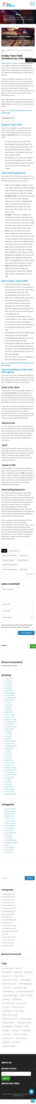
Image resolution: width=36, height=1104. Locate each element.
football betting (7, 991)
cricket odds (6, 988)
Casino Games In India (10, 980)
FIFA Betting (9, 830)
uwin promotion (7, 1038)
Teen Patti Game (8, 560)
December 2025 (10, 698)
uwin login (24, 1034)
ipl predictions (21, 1003)
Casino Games (20, 17)
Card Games (9, 818)
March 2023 (9, 760)
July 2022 (8, 780)
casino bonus (7, 976)
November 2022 (10, 770)
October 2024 (9, 724)
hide (12, 118)
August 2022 (9, 777)
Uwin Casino (6, 1034)
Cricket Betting (10, 826)
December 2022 (10, 768)
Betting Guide (9, 811)
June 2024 (8, 734)
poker (7, 845)
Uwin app (5, 1030)
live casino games (18, 1007)
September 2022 (11, 775)
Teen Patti (23, 555)
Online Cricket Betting (9, 1019)
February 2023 (10, 763)
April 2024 (8, 739)
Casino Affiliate (10, 821)
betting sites (18, 972)
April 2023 (8, 758)
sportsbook (18, 1026)
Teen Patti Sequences (10, 565)
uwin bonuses (26, 1030)
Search (4, 645)
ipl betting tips (16, 999)
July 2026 (8, 681)
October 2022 (9, 772)
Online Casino (19, 1011)
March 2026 (9, 691)
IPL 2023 (22, 995)
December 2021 (10, 794)
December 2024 (10, 719)
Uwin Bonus (9, 852)
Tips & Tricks (9, 850)
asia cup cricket (7, 968)
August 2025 (9, 700)
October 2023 (9, 743)
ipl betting (5, 999)
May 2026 (8, 686)
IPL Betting (8, 835)
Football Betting (10, 833)
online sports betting (24, 1023)
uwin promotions (21, 1038)
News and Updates (11, 842)
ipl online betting (8, 1003)
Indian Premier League (9, 995)
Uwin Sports (24, 569)
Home (11, 17)
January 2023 (9, 765)
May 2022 (8, 782)
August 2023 (9, 748)
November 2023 (10, 741)
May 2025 (8, 707)
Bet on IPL (19, 968)
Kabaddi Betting (10, 840)
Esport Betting (10, 828)
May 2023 (8, 755)
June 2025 (8, 705)
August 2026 (9, 678)
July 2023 (8, 751)
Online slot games (8, 1023)
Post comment (26, 633)
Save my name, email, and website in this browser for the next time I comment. (16, 626)
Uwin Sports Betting (9, 1046)
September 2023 (11, 746)
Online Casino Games (9, 1015)
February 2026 (10, 693)
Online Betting (7, 1011)
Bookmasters (9, 816)
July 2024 (8, 731)
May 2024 (8, 736)
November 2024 (10, 722)
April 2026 (8, 688)
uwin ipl (15, 1034)
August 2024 (9, 729)
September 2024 (11, 727)
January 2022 (9, 792)
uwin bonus (15, 1030)
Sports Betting (14, 551)
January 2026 (9, 695)
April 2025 (8, 710)
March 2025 (9, 712)
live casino (6, 1007)
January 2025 (9, 717)
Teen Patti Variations (9, 569)
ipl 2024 (30, 995)
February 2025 (10, 715)
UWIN (26, 1026)
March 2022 (9, 787)
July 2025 (8, 703)
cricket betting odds (9, 984)
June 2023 (8, 753)
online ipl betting (25, 1019)
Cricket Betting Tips (25, 984)
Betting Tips (29, 972)
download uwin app (20, 988)
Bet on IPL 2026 (10, 809)
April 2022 (8, 784)
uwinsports (6, 1042)
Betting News (9, 814)
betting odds (6, 972)
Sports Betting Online (9, 555)
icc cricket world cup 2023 (24, 991)
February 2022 (10, 789)
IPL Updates (9, 838)
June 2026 (8, 683)
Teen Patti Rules (22, 560)
